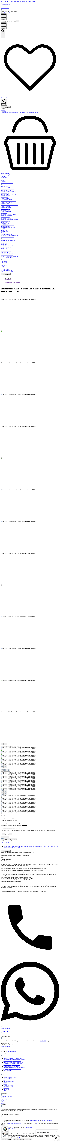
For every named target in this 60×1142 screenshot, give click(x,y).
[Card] (2, 1100)
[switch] (4, 1136)
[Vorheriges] (2, 744)
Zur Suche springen (17, 1)
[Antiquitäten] (9, 235)
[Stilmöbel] (8, 271)
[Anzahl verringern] (3, 834)
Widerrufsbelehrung (8, 1086)
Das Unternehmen (8, 1078)
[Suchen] (15, 21)
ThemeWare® (28, 1127)
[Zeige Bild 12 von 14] (17, 746)
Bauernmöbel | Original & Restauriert (12, 1061)
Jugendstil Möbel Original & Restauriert (13, 1063)
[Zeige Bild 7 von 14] (10, 746)
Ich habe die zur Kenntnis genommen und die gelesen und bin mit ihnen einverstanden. (30, 1123)
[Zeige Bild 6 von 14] (8, 746)
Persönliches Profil (9, 112)
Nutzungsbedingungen (47, 1120)
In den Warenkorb (5, 837)
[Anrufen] (30, 956)
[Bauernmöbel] (9, 256)
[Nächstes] (5, 744)
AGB (5, 1090)
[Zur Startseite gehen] (6, 12)
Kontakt (5, 1084)
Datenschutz (6, 1089)
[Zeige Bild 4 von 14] (5, 746)
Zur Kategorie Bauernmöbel (7, 237)
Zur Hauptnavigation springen (29, 1)
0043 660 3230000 (5, 8)
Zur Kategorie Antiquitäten (7, 183)
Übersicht (3, 112)
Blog (5, 1080)
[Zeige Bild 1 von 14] (1, 746)
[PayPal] (3, 1098)
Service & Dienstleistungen (10, 1077)
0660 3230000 (43, 1041)
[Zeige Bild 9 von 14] (12, 746)
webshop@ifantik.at (5, 4)
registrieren (5, 111)
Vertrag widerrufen (5, 1048)
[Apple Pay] (4, 1099)
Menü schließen (6, 107)
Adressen (16, 112)
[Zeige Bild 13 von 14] (18, 746)
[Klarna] (3, 1102)
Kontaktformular (12, 1051)
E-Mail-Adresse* (5, 1114)
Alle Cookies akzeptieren (6, 1139)
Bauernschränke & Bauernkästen (11, 1066)
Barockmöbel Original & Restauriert (12, 1065)
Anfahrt (5, 1082)
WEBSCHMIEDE (10, 1128)
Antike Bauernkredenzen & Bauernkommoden (14, 1067)
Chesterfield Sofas (8, 1070)
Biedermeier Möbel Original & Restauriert (13, 1062)
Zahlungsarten (22, 112)
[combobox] (7, 21)
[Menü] (7, 1127)
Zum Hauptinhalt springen (7, 1)
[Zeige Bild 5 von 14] (7, 746)
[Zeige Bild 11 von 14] (15, 746)
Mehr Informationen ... (24, 1137)
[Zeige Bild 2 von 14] (2, 746)
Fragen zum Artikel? (5, 842)
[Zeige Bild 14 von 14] (20, 746)
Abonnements (35, 112)
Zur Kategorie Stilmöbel (6, 257)
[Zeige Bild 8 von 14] (11, 746)
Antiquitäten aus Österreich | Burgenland (13, 1058)
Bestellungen (29, 112)
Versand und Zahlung (8, 1085)
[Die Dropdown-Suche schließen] (17, 21)
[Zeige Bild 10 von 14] (14, 746)
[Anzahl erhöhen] (10, 834)
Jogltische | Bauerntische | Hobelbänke (12, 1069)
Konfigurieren (28, 1139)
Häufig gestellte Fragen (9, 1081)
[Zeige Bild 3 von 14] (4, 746)
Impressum (6, 1088)
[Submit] (1, 1116)
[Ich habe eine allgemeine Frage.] (30, 1024)
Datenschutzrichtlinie (34, 1120)
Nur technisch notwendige (18, 1139)
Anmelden (3, 110)
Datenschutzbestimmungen (14, 1123)
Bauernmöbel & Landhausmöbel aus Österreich (14, 1059)
